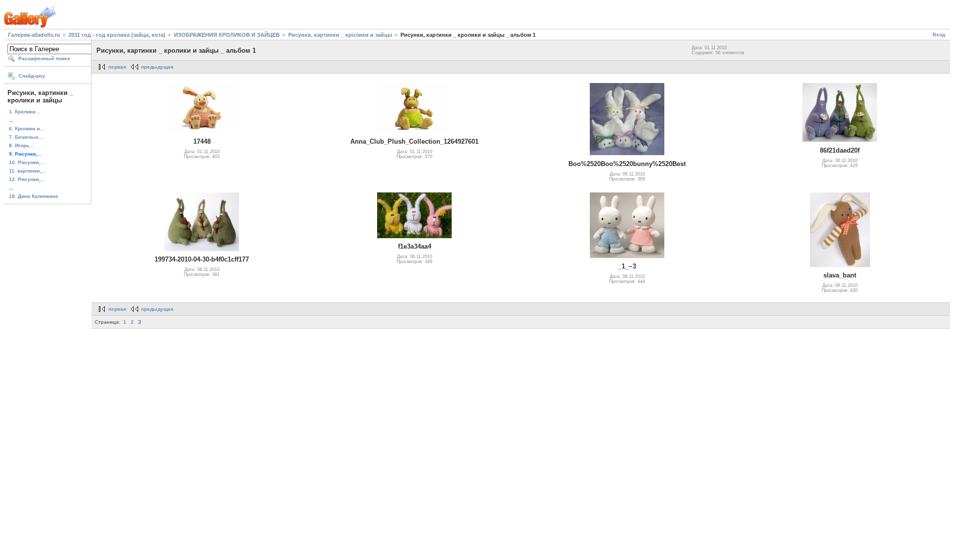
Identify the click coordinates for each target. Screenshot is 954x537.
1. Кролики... (24, 111)
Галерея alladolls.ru (34, 35)
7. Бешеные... (26, 137)
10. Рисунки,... (27, 162)
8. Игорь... (21, 145)
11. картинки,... (27, 171)
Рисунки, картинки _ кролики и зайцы (340, 35)
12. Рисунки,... (27, 179)
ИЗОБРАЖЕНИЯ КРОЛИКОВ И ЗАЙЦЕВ (227, 35)
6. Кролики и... (26, 128)
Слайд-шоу (31, 76)
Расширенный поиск (44, 58)
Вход (939, 34)
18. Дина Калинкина (33, 196)
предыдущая (157, 67)
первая (117, 67)
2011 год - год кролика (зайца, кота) (117, 35)
